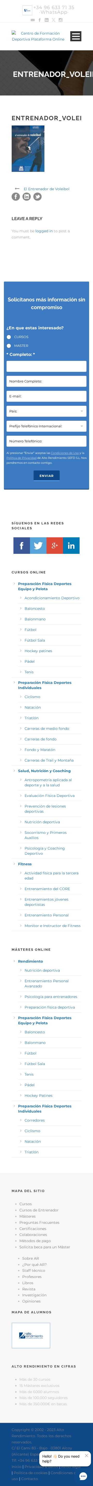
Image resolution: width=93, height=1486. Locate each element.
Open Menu (75, 36)
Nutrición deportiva (42, 822)
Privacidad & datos (41, 1466)
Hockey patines (38, 651)
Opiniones (31, 1301)
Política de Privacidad (21, 458)
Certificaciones (32, 1228)
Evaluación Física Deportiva (50, 795)
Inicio (16, 1466)
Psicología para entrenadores (51, 996)
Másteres (27, 1216)
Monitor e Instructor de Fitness (53, 925)
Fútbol (30, 629)
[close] (86, 1455)
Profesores (32, 1276)
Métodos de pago (35, 1241)
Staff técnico (33, 1270)
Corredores (35, 1120)
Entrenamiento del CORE (47, 888)
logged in (44, 231)
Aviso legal (71, 1466)
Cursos (25, 1204)
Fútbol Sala (35, 640)
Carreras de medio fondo (47, 728)
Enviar (47, 476)
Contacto (29, 1478)
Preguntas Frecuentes (39, 1222)
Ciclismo (32, 696)
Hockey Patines (38, 1095)
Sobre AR (30, 1258)
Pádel (30, 661)
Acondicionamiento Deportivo (52, 598)
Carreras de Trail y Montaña (49, 760)
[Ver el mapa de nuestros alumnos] (31, 1335)
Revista (28, 1289)
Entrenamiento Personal (47, 915)
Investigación (34, 1295)
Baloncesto (35, 608)
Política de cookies (31, 1473)
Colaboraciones (33, 1234)
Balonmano (35, 619)
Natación (33, 707)
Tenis (29, 672)
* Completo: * (20, 354)
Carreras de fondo (41, 739)
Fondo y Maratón (40, 749)
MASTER (21, 345)
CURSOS (21, 337)
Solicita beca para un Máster (44, 1247)
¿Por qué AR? (34, 1264)
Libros (27, 1283)
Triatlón (31, 718)
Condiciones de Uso (65, 453)
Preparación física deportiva (50, 1007)
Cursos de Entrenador (39, 1210)
